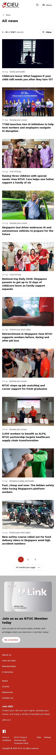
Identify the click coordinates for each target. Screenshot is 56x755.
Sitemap (47, 737)
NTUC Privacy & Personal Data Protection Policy (21, 740)
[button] (47, 32)
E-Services (7, 672)
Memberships (9, 666)
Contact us (7, 698)
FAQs (39, 737)
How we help (9, 660)
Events (5, 686)
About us (6, 655)
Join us (5, 720)
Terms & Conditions (6, 738)
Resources (7, 692)
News (8, 15)
